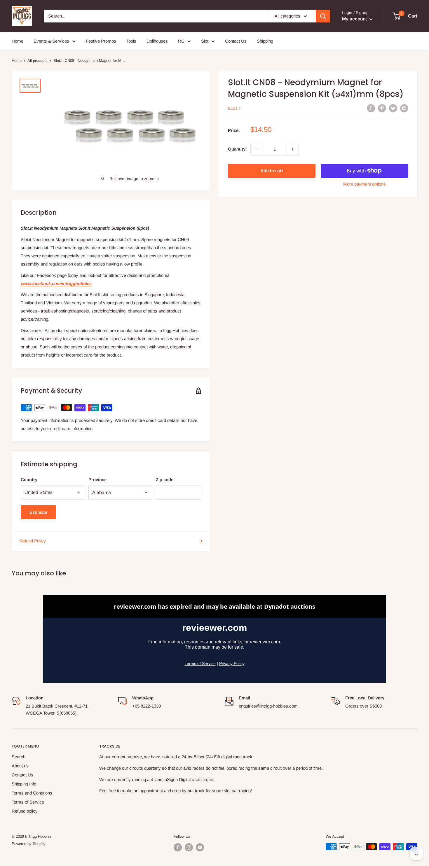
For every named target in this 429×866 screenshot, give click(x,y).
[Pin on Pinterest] (382, 108)
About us (20, 765)
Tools (131, 41)
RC (181, 41)
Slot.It (235, 108)
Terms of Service (28, 801)
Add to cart (271, 170)
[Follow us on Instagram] (189, 847)
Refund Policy (32, 540)
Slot (204, 41)
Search (18, 756)
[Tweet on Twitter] (393, 108)
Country (29, 479)
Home (17, 41)
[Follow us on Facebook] (178, 847)
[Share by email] (404, 108)
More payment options (364, 183)
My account (355, 18)
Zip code (164, 479)
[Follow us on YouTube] (200, 847)
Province (97, 479)
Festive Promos (101, 41)
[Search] (323, 16)
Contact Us (236, 41)
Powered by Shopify (29, 843)
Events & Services (51, 41)
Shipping (265, 41)
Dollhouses (157, 41)
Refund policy (25, 811)
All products (37, 60)
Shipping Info (24, 783)
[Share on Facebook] (371, 108)
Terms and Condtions (32, 792)
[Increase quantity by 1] (292, 149)
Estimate (38, 512)
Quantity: (237, 148)
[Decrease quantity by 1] (257, 149)
